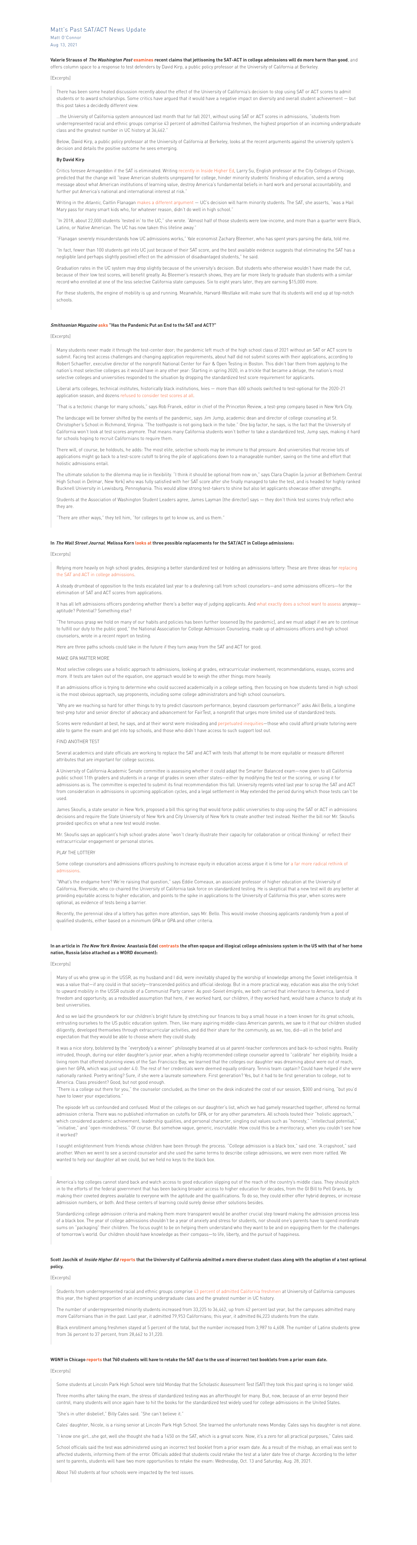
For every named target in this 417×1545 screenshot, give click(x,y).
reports (127, 1259)
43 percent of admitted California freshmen (237, 1291)
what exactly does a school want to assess (299, 603)
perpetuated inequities (240, 723)
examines (143, 59)
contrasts (169, 945)
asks (103, 325)
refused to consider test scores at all (156, 395)
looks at (143, 543)
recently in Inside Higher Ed (206, 170)
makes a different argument (165, 202)
